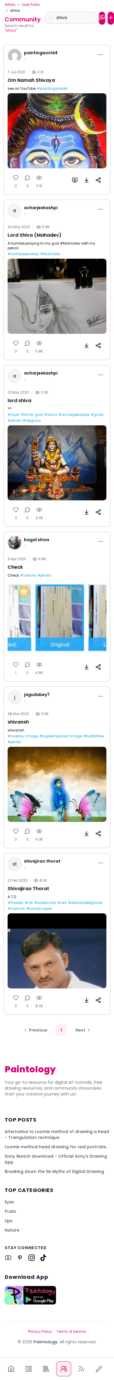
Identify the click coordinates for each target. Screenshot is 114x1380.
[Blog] (81, 1368)
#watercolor (45, 902)
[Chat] (102, 17)
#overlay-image (23, 736)
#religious (32, 420)
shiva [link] (15, 10)
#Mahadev (50, 254)
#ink (29, 902)
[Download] (86, 180)
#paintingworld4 (52, 88)
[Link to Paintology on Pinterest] (19, 1257)
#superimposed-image (60, 736)
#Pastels (15, 902)
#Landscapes (39, 908)
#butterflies (94, 736)
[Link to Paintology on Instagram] (31, 1257)
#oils (62, 902)
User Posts (31, 4)
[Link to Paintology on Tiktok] (43, 1257)
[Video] (75, 180)
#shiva (50, 414)
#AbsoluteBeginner (85, 902)
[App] (28, 1368)
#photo (14, 420)
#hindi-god (32, 414)
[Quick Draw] (98, 1368)
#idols (14, 414)
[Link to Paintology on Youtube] (8, 1257)
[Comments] (27, 178)
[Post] (111, 17)
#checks (28, 575)
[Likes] (16, 178)
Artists (10, 4)
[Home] (11, 1368)
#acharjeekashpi (23, 254)
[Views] (39, 178)
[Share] (98, 180)
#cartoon (16, 908)
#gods (97, 414)
